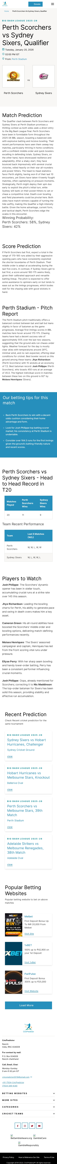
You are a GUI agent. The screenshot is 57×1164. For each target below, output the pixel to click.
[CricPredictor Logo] (15, 4)
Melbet (28, 916)
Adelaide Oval (15, 858)
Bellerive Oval (15, 783)
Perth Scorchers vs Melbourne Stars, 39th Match (24, 810)
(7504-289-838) (9, 1086)
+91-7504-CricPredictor (13, 1082)
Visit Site (29, 934)
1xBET (28, 945)
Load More (26, 1005)
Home (6, 11)
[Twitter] (32, 1126)
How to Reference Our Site (29, 1157)
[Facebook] (18, 1126)
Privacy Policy (8, 1157)
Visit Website (31, 991)
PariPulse (30, 973)
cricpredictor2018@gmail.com (15, 1077)
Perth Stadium (19, 59)
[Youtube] (39, 1126)
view (10, 756)
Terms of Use (49, 1157)
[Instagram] (25, 1126)
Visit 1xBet (30, 962)
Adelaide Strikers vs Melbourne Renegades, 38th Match (25, 848)
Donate (37, 4)
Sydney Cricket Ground (20, 749)
